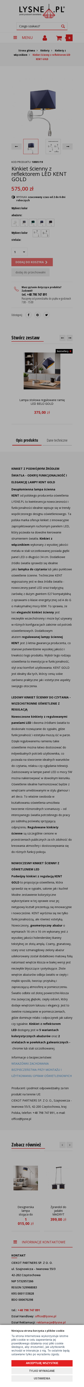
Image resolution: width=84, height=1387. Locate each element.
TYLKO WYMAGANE (42, 1370)
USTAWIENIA (42, 1378)
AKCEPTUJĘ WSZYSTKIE (42, 1363)
